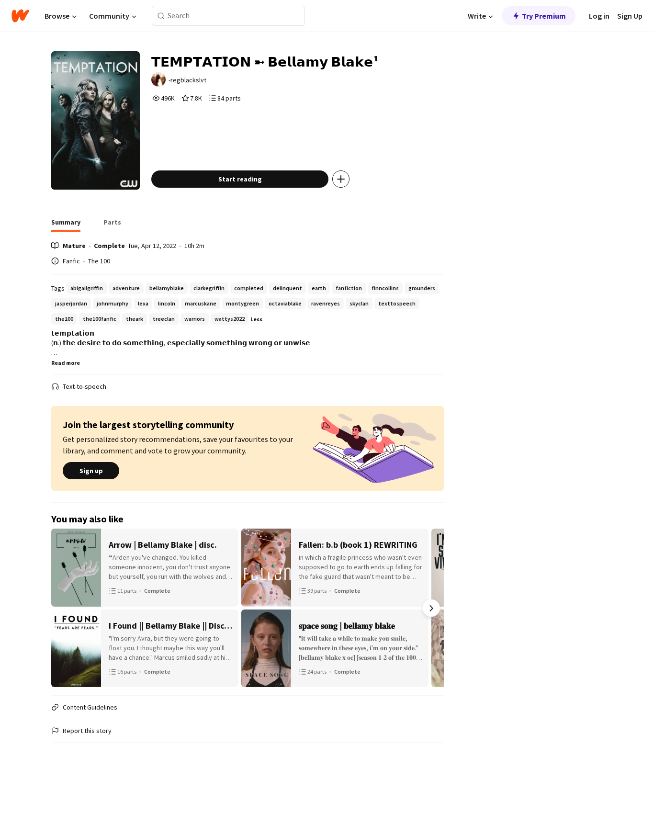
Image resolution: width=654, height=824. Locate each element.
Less (256, 319)
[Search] (161, 16)
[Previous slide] (63, 608)
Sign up (91, 470)
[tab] (65, 225)
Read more (65, 362)
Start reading (240, 179)
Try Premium (544, 16)
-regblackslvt (187, 80)
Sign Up (630, 16)
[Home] (20, 16)
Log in (599, 16)
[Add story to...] (341, 179)
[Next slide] (431, 608)
